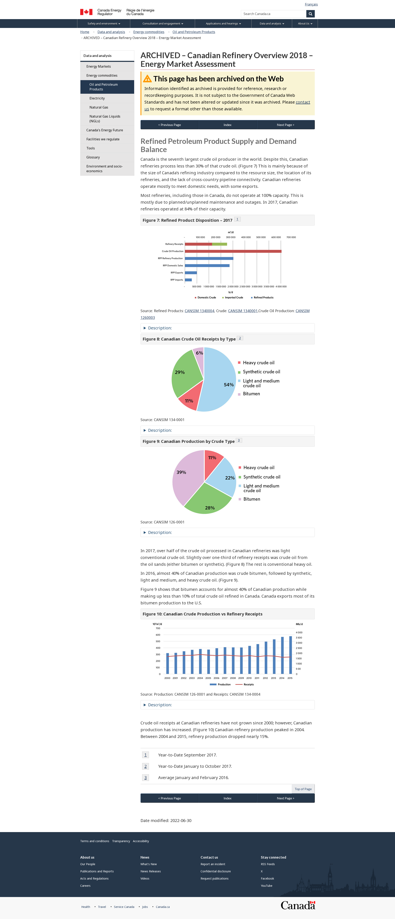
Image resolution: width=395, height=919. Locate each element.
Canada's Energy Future (104, 130)
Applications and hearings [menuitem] (222, 23)
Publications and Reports (97, 871)
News (145, 857)
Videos (145, 878)
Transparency (121, 841)
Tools (90, 148)
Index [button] (227, 125)
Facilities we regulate (103, 139)
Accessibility (141, 841)
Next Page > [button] (285, 125)
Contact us (209, 857)
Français (311, 4)
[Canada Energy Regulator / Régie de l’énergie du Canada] (117, 12)
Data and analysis (111, 32)
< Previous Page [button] (169, 125)
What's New (149, 864)
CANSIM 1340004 (199, 310)
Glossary (93, 157)
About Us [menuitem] (303, 23)
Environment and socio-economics (104, 168)
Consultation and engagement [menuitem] (161, 23)
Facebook (267, 878)
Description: (160, 328)
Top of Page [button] (303, 789)
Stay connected (273, 857)
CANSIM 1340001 (243, 310)
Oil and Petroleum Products (194, 32)
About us (87, 857)
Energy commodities (148, 32)
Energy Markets (98, 66)
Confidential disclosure (216, 871)
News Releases (151, 871)
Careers (85, 886)
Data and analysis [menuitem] (270, 23)
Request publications (215, 878)
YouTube (266, 886)
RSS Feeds (268, 864)
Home (84, 32)
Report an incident (213, 864)
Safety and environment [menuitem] (102, 23)
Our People (87, 864)
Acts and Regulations (94, 878)
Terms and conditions (94, 841)
